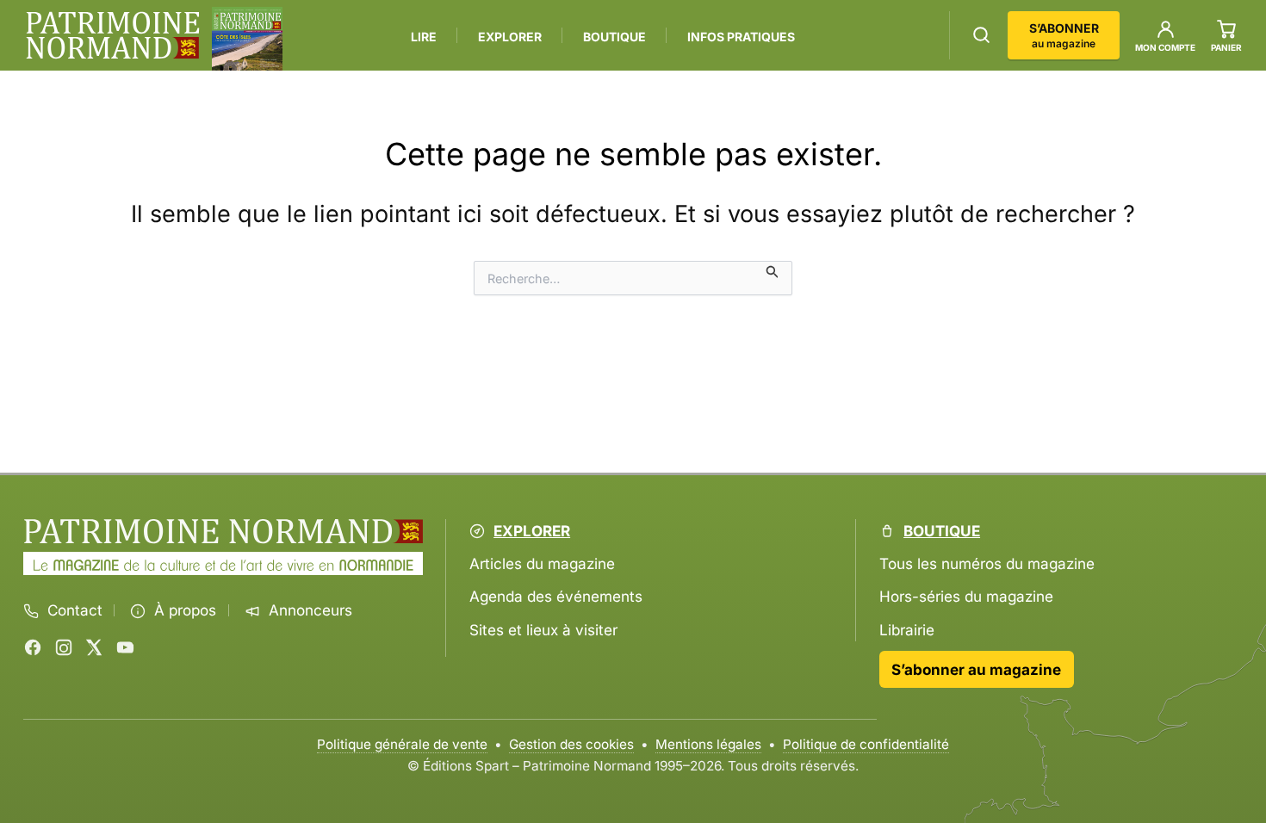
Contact (74, 610)
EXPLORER (510, 36)
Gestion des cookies (571, 744)
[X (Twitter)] (93, 647)
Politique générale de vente (402, 744)
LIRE (424, 36)
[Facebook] (32, 647)
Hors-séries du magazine (966, 596)
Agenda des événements (555, 596)
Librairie (906, 630)
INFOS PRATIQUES (741, 36)
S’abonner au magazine (976, 669)
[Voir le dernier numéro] (247, 39)
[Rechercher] (981, 35)
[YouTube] (124, 647)
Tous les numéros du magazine (987, 563)
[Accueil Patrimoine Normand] (223, 531)
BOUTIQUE (614, 36)
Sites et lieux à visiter (543, 630)
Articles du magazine (542, 563)
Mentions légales (708, 744)
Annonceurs (310, 610)
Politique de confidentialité (866, 744)
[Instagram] (63, 647)
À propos (185, 610)
